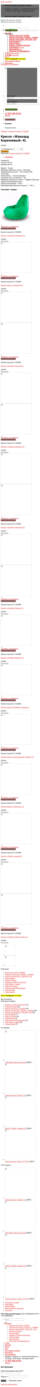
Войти (3, 1380)
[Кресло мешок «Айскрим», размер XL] (10, 955)
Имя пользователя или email (12, 1371)
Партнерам (9, 1304)
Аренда (8, 55)
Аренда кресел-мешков (14, 1308)
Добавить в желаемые (10, 64)
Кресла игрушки (15, 49)
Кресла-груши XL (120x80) (19, 36)
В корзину (5, 151)
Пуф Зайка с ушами (16, 47)
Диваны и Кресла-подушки (19, 46)
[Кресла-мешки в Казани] (11, 21)
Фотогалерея (10, 1306)
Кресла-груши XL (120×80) (19, 1325)
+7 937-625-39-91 (13, 1360)
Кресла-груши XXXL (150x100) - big (22, 40)
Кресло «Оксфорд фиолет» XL (12, 658)
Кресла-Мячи (14, 42)
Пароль (4, 1377)
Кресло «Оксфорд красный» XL (13, 527)
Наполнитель (14, 55)
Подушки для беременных (19, 51)
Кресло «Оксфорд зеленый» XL (13, 236)
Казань (7, 1363)
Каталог (8, 1323)
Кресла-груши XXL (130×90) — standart (23, 1327)
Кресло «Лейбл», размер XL (11, 856)
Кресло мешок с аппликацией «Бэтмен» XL (17, 757)
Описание (9, 157)
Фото (7, 57)
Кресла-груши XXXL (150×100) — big (23, 1329)
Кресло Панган (15, 44)
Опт (6, 1349)
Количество (7, 149)
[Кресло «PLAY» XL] (10, 965)
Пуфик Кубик (14, 53)
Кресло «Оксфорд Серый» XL (12, 608)
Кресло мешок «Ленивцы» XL (12, 807)
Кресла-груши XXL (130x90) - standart (23, 38)
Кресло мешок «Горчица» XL (12, 285)
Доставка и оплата (12, 61)
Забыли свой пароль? (9, 1384)
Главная (4, 131)
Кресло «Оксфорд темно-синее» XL (14, 937)
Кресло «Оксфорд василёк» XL (13, 447)
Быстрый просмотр (8, 228)
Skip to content (6, 2)
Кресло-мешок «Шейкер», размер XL (15, 707)
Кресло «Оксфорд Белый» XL (12, 366)
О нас (7, 1343)
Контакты (9, 63)
